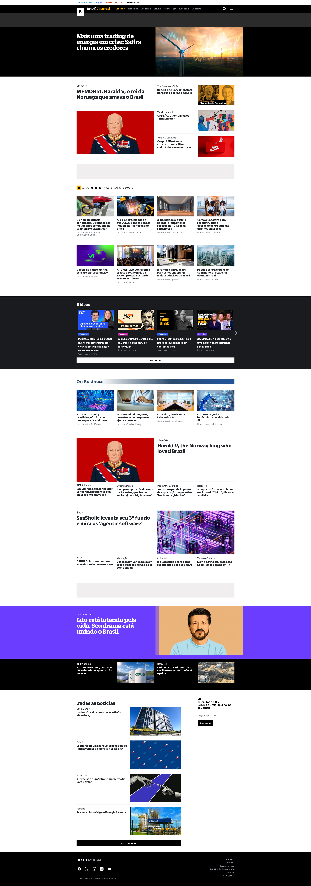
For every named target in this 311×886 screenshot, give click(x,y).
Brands (230, 863)
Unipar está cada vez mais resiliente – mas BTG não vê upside (175, 670)
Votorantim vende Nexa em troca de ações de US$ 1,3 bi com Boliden (134, 564)
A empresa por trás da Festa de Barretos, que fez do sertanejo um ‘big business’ (135, 492)
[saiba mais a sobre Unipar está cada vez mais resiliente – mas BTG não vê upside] (216, 672)
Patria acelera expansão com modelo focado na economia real (213, 272)
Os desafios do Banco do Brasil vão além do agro (99, 714)
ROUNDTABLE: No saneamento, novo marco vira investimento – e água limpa (214, 343)
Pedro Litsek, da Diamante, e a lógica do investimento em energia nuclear (174, 343)
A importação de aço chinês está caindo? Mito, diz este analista (215, 492)
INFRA (157, 9)
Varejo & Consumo (166, 137)
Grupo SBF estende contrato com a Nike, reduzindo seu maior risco (174, 144)
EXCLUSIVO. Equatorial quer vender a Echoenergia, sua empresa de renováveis (95, 491)
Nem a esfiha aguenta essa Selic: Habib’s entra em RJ (214, 563)
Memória (82, 86)
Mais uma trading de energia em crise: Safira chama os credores (109, 41)
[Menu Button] (231, 8)
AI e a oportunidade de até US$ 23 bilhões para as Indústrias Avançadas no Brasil (133, 224)
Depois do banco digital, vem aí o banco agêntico (92, 271)
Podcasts (196, 9)
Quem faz (229, 859)
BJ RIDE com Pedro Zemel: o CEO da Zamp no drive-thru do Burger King (136, 343)
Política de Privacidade (222, 869)
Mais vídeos (155, 360)
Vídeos (119, 9)
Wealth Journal (165, 112)
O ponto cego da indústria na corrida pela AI (213, 417)
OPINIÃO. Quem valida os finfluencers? (173, 117)
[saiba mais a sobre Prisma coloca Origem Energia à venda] (155, 821)
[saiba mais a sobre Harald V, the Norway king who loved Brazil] (115, 460)
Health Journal (84, 614)
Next (236, 333)
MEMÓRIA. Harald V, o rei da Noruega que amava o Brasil (110, 94)
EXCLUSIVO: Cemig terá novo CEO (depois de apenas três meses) (95, 670)
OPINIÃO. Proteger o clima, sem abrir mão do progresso (95, 563)
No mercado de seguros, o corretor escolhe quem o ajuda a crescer (133, 417)
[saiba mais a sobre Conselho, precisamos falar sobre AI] (175, 400)
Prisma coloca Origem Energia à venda (101, 812)
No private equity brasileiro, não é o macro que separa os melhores (92, 417)
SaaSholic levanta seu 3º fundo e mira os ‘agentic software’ (113, 520)
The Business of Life (167, 86)
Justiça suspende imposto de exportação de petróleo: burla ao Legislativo (175, 492)
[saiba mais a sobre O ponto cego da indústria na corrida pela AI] (215, 400)
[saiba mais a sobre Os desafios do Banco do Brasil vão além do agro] (155, 721)
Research (202, 486)
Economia (146, 9)
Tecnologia (170, 9)
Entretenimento (125, 486)
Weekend (184, 9)
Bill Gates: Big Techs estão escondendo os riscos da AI (174, 563)
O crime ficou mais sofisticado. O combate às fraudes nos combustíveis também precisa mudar (93, 224)
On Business (90, 381)
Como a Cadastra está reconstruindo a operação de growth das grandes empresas (213, 224)
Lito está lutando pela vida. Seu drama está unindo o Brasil (106, 625)
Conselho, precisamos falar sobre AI (171, 416)
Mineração (122, 558)
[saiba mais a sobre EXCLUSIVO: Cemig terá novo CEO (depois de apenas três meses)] (135, 672)
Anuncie (230, 872)
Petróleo (81, 808)
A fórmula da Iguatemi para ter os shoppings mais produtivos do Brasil (173, 272)
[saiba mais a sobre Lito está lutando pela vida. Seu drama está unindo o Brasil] (199, 630)
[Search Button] (224, 9)
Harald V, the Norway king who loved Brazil (194, 448)
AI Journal (162, 558)
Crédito (80, 742)
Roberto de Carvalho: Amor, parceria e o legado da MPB (175, 91)
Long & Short (83, 709)
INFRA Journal (84, 485)
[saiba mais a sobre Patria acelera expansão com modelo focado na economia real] (215, 255)
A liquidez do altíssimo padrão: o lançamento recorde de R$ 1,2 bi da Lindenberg (171, 224)
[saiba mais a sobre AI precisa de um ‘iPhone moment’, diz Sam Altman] (155, 788)
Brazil (98, 9)
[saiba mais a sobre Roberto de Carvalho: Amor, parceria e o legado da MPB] (216, 95)
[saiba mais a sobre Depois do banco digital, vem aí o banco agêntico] (95, 255)
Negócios (133, 9)
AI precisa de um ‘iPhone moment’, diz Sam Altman (101, 780)
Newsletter (228, 876)
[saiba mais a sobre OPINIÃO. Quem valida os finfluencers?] (216, 120)
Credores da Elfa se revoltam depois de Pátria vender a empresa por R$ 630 (102, 747)
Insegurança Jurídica (167, 486)
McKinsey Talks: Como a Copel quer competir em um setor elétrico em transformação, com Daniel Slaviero (95, 345)
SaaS (80, 512)
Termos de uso (227, 866)
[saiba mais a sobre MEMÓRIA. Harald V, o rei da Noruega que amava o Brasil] (115, 132)
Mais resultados (128, 843)
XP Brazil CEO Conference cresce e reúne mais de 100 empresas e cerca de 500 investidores (133, 274)
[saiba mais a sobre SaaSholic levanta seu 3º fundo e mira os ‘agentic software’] (195, 532)
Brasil (79, 557)
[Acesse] (79, 869)
